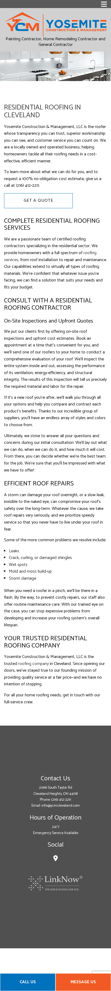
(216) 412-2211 (61, 800)
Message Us (83, 982)
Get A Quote (38, 200)
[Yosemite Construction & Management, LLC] (55, 24)
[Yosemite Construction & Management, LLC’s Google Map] (55, 859)
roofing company (33, 663)
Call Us (28, 982)
